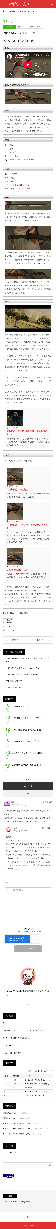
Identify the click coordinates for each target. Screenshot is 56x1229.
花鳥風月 (33, 1226)
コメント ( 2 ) (28, 786)
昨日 (45, 1071)
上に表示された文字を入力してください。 (28, 931)
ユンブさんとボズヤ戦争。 (35, 1095)
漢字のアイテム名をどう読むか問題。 (28, 753)
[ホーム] (4, 11)
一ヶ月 (35, 1071)
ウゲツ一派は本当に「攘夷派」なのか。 (17, 1134)
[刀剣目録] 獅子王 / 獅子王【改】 (26, 741)
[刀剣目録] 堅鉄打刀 (20, 706)
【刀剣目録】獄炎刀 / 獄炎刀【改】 (27, 730)
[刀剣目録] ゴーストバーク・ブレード (22, 674)
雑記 (10, 1196)
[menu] (52, 4)
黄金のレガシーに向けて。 (12, 1053)
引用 (50, 802)
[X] (28, 1002)
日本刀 (7, 627)
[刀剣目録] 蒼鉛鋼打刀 (15, 687)
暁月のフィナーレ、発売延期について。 (17, 1123)
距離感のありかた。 (10, 1113)
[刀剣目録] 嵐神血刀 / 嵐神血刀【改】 (27, 765)
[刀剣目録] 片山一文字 (17, 570)
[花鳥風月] (19, 4)
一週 (40, 1071)
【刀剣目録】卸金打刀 (17, 489)
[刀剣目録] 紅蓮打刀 (14, 681)
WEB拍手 (8, 620)
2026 (5, 1023)
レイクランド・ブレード (21, 189)
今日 (50, 1071)
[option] (28, 1201)
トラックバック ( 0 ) (28, 793)
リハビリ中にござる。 (11, 1045)
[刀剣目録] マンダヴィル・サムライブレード (24, 668)
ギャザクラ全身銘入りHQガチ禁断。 (16, 1038)
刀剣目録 (10, 27)
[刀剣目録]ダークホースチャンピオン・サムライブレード (28, 660)
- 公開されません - (14, 890)
